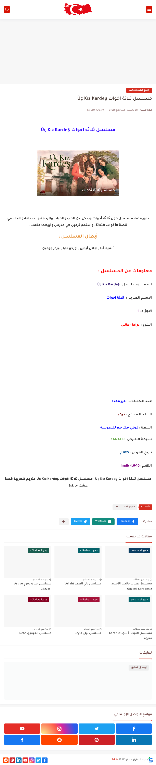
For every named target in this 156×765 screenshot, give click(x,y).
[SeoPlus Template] (150, 760)
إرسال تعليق (139, 667)
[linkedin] (134, 740)
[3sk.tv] (78, 9)
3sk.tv (115, 759)
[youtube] (22, 728)
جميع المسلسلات (139, 90)
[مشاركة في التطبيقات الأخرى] (64, 521)
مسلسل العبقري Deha (35, 633)
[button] (127, 521)
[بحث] (7, 9)
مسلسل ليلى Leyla (88, 633)
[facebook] (134, 728)
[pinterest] (97, 740)
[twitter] (97, 728)
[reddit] (59, 740)
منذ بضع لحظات (141, 579)
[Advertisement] (78, 51)
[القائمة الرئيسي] (149, 9)
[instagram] (59, 728)
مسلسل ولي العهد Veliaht (83, 584)
